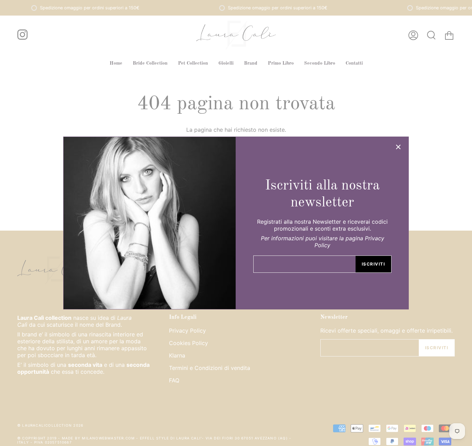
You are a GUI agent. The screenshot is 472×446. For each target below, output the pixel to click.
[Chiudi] (398, 146)
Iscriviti (373, 264)
